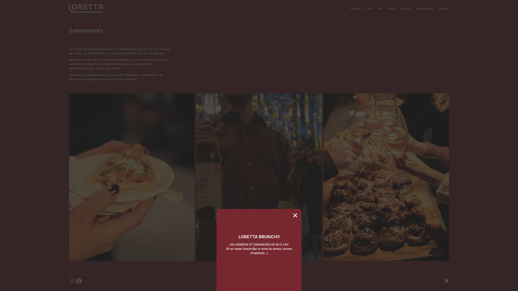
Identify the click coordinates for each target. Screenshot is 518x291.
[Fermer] (295, 215)
